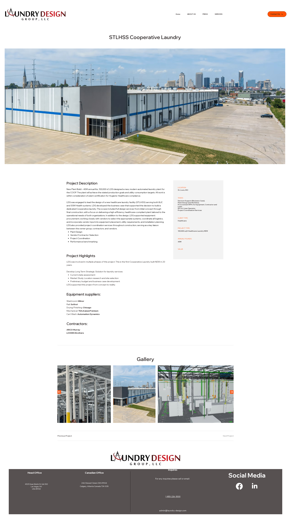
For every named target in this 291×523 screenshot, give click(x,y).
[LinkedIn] (254, 486)
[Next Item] (232, 392)
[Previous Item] (59, 392)
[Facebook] (239, 486)
